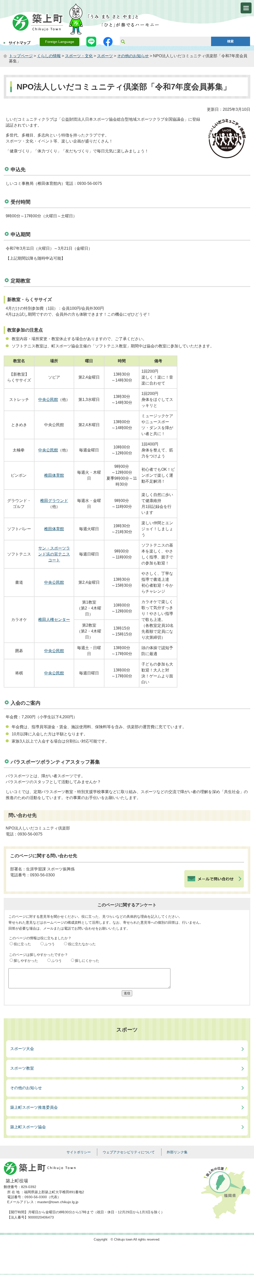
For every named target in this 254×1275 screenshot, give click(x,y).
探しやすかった (26, 961)
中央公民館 (48, 399)
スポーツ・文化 (79, 56)
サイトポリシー (78, 1152)
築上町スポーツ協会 (28, 1127)
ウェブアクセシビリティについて (129, 1152)
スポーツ (105, 56)
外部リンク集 (177, 1152)
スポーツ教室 (22, 1068)
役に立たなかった (82, 944)
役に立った (22, 944)
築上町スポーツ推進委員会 (34, 1107)
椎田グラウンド (54, 501)
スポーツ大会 (22, 1049)
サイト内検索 (123, 41)
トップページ (21, 56)
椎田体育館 (54, 475)
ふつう (49, 944)
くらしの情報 (49, 56)
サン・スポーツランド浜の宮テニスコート (54, 554)
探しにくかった (87, 961)
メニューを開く (246, 7)
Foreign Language (59, 42)
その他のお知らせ (133, 56)
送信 (127, 993)
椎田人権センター (54, 619)
